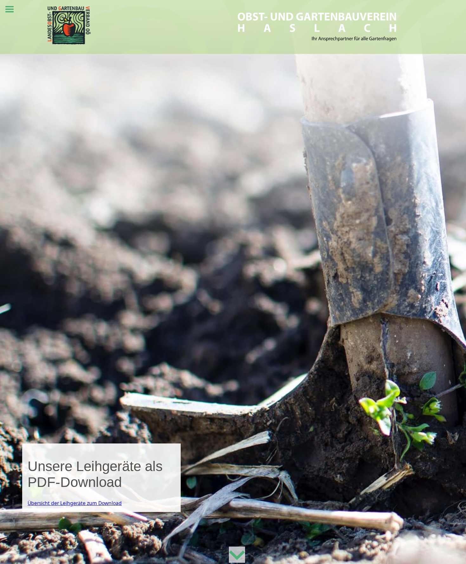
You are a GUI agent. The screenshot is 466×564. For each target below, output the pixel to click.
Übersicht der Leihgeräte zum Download (75, 503)
